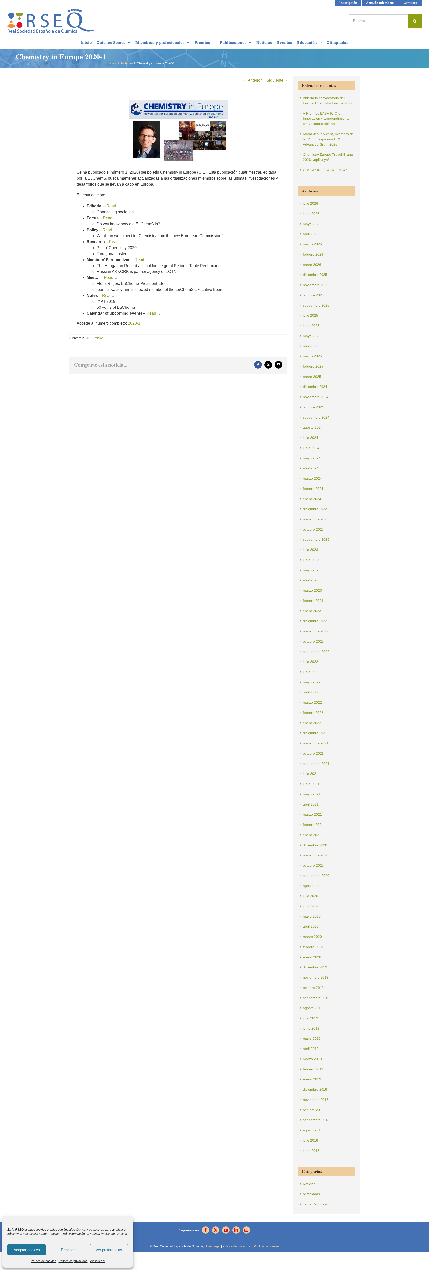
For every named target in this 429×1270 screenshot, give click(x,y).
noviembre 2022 (315, 631)
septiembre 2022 (316, 652)
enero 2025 (312, 377)
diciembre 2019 (315, 967)
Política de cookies (43, 1261)
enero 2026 (312, 265)
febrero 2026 (313, 254)
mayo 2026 (312, 224)
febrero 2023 (313, 601)
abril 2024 (311, 468)
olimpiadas (311, 1194)
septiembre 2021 (316, 764)
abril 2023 (311, 580)
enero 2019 (312, 1079)
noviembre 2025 (315, 285)
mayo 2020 (312, 916)
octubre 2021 (313, 753)
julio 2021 (310, 774)
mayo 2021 (312, 794)
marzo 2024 (312, 478)
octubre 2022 (313, 641)
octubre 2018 (313, 1110)
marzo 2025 (312, 356)
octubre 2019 (313, 988)
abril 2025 (311, 346)
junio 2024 (311, 448)
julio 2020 (310, 896)
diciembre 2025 (315, 275)
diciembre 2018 (315, 1089)
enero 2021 (312, 835)
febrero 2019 (313, 1069)
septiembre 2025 (316, 305)
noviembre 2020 (315, 855)
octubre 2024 (313, 407)
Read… (113, 206)
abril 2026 (311, 234)
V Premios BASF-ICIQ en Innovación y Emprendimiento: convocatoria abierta (327, 118)
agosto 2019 (312, 1008)
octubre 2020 (313, 865)
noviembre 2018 (315, 1100)
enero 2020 (312, 957)
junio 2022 (311, 672)
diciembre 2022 (315, 621)
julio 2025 (310, 315)
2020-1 (134, 323)
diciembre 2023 (315, 509)
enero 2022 (312, 723)
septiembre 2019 (316, 998)
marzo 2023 (312, 590)
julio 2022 (310, 662)
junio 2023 (311, 560)
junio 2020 (311, 906)
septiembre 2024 (316, 417)
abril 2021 (311, 804)
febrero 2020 (313, 947)
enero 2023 (312, 611)
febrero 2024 (313, 489)
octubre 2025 (313, 295)
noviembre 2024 (315, 397)
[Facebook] (205, 1230)
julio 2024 (310, 438)
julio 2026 (310, 203)
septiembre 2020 (316, 876)
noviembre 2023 (315, 519)
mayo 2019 (312, 1038)
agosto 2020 (312, 886)
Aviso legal (97, 1261)
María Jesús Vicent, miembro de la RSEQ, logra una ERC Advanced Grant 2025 (328, 139)
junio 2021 (311, 784)
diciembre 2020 (315, 845)
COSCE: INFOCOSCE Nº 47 (325, 170)
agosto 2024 (312, 427)
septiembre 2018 (316, 1120)
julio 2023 (310, 550)
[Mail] (246, 1230)
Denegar (68, 1250)
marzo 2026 (312, 244)
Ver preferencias (109, 1250)
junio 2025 (311, 326)
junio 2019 (311, 1028)
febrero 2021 (313, 825)
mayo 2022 (312, 682)
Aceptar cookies (27, 1250)
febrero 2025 (313, 366)
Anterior (255, 80)
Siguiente (274, 80)
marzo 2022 (312, 702)
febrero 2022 (313, 713)
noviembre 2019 (315, 977)
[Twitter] (215, 1230)
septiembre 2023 (316, 539)
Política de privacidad (73, 1261)
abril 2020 (311, 926)
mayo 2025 (312, 336)
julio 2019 (310, 1018)
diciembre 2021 (315, 733)
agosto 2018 (312, 1130)
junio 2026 (311, 214)
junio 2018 (311, 1151)
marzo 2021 (312, 814)
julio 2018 (310, 1140)
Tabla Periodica (315, 1204)
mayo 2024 (312, 458)
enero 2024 (312, 499)
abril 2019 (311, 1049)
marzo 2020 (312, 937)
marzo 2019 (312, 1059)
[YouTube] (226, 1230)
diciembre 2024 (315, 387)
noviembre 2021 (315, 743)
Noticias (97, 338)
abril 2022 (311, 692)
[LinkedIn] (236, 1230)
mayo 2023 (312, 570)
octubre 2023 (313, 529)
